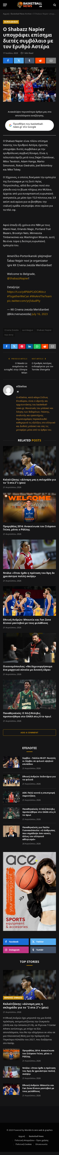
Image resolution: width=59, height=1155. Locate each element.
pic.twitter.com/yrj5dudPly (23, 301)
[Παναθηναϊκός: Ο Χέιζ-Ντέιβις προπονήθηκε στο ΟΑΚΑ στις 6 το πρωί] (29, 694)
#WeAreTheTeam (41, 296)
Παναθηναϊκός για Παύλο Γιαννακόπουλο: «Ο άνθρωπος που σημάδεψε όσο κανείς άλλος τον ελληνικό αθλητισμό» (38, 833)
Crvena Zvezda (11, 330)
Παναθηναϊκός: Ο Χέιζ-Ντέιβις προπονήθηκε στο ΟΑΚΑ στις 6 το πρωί (27, 714)
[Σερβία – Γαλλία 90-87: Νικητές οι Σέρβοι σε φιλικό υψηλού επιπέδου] (11, 762)
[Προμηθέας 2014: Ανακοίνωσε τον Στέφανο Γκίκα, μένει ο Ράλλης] (29, 507)
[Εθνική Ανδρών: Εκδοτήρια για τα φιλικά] (11, 780)
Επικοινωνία (41, 1144)
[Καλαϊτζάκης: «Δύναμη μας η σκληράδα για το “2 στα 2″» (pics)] (29, 461)
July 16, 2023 (40, 314)
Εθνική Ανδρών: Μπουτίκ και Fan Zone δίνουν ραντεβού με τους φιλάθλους (27, 621)
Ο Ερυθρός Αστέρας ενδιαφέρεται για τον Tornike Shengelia (42, 366)
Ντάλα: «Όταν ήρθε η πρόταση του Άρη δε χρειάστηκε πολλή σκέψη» (29, 574)
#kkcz (42, 292)
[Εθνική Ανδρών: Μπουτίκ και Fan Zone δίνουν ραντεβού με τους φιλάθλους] (29, 601)
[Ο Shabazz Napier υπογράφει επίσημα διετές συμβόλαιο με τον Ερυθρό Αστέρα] (29, 84)
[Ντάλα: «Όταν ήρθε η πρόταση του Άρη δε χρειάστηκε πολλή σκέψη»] (29, 554)
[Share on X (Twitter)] (19, 60)
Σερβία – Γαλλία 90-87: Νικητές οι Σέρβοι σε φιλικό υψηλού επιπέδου (39, 761)
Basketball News (36, 1136)
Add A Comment (29, 732)
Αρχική (6, 13)
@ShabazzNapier (17, 278)
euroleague (27, 330)
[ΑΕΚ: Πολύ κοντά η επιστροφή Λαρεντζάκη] (11, 796)
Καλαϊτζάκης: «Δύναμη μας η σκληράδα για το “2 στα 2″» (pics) (29, 481)
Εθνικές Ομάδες (13, 997)
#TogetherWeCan (18, 296)
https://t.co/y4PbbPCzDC (22, 292)
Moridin (28, 1130)
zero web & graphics (43, 1130)
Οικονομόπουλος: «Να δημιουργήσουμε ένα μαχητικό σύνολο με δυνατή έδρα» (27, 668)
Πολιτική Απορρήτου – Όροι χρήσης (31, 1140)
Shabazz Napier (44, 330)
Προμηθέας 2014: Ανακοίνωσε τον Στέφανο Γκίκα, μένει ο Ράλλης (29, 528)
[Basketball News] (30, 5)
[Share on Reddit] (40, 60)
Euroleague (11, 21)
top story (9, 334)
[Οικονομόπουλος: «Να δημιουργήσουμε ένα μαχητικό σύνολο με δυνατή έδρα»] (29, 647)
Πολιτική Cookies (24, 1144)
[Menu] (5, 5)
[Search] (54, 5)
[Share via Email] (51, 60)
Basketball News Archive (21, 13)
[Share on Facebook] (8, 60)
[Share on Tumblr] (29, 60)
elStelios (21, 386)
